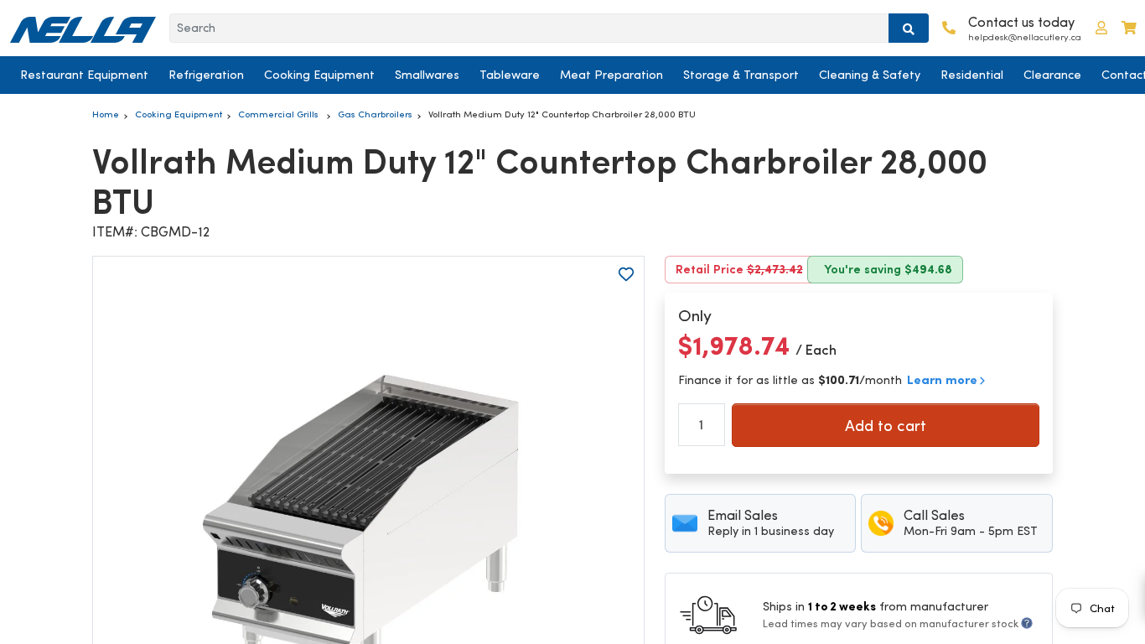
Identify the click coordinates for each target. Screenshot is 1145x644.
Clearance (1052, 74)
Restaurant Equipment (84, 74)
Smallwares (427, 74)
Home (105, 114)
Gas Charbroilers (375, 114)
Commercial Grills (279, 114)
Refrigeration (206, 74)
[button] (1101, 28)
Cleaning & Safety (869, 74)
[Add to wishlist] (626, 274)
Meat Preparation (611, 74)
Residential (971, 74)
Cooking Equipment (319, 74)
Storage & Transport (741, 74)
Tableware (509, 74)
